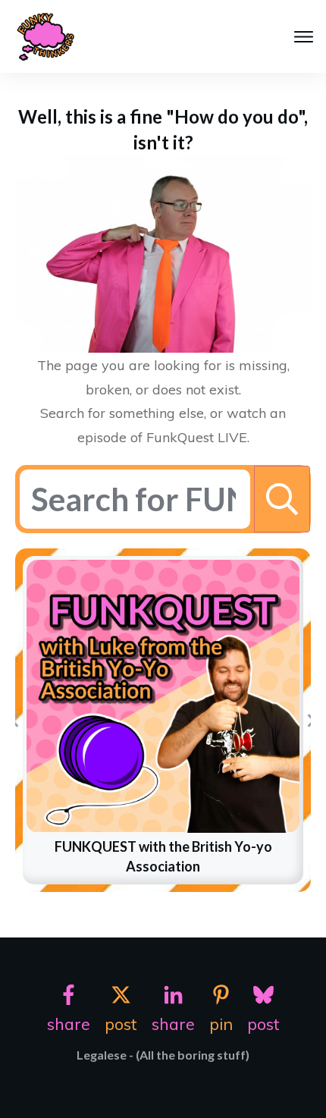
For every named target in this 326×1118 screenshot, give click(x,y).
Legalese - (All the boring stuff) (163, 1054)
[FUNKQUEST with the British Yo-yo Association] (163, 696)
